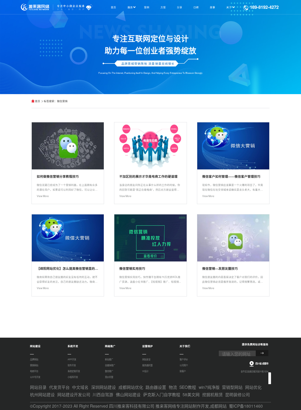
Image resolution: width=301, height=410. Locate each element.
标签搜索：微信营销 (56, 101)
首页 (37, 101)
